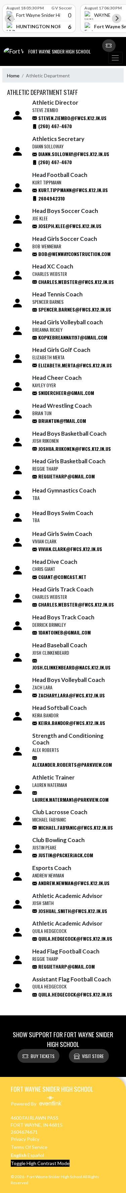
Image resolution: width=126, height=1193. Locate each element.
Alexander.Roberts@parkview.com (72, 764)
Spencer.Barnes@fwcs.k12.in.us (74, 309)
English (19, 1155)
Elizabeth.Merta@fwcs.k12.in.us (74, 365)
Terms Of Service (29, 1147)
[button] (109, 45)
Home (13, 75)
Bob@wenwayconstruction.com (74, 253)
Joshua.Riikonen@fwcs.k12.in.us (74, 448)
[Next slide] (116, 18)
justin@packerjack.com (65, 855)
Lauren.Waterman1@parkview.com (70, 799)
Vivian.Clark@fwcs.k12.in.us (69, 548)
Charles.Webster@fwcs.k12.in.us (75, 281)
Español (36, 1155)
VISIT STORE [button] (93, 1055)
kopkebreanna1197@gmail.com (72, 337)
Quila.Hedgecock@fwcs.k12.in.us (74, 938)
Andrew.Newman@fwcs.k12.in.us (73, 883)
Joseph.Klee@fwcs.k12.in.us (69, 225)
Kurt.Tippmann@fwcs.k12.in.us (72, 189)
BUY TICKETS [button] (42, 1055)
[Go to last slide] (9, 18)
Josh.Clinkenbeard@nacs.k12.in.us (71, 667)
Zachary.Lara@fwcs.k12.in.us (71, 695)
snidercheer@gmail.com (65, 392)
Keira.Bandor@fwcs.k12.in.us (71, 722)
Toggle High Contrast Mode (40, 1163)
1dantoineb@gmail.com (64, 632)
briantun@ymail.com (61, 420)
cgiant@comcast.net (61, 576)
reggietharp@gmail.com (66, 476)
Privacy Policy (25, 1139)
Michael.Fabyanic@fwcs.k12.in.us (75, 827)
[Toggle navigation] (115, 58)
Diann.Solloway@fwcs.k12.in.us (73, 153)
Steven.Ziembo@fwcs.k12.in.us (72, 117)
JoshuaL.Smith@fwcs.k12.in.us (72, 910)
